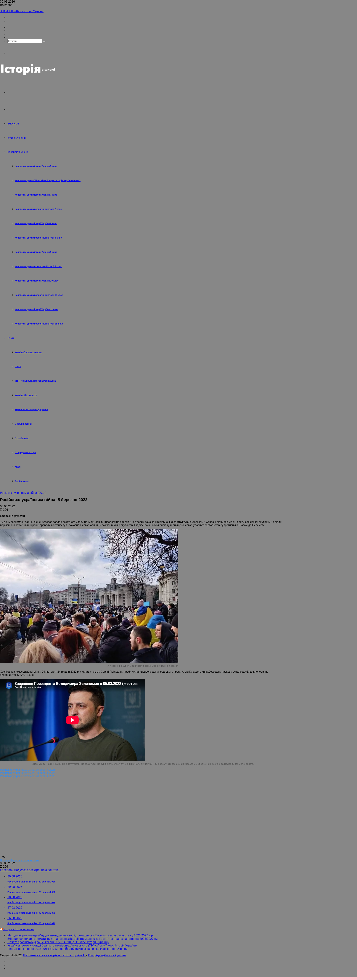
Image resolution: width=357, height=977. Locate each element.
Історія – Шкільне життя (18, 929)
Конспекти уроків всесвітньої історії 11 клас (39, 323)
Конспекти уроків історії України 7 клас (36, 195)
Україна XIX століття (26, 395)
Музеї (18, 467)
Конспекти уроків (17, 151)
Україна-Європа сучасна (28, 352)
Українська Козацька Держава (31, 409)
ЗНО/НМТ (13, 123)
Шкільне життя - (35, 955)
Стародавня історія (25, 452)
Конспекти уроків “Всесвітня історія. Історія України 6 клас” (48, 180)
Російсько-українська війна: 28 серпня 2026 (27, 776)
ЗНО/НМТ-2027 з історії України (22, 11)
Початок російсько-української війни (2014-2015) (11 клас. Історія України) (58, 942)
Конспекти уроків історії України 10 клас (37, 280)
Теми (10, 337)
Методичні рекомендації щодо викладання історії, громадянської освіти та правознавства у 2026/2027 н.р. (80, 935)
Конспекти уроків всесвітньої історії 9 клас (38, 266)
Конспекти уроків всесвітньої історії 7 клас (38, 209)
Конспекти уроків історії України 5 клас (36, 166)
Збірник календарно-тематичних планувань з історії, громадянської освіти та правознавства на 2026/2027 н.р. (83, 938)
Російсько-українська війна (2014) (23, 492)
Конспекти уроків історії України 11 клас (36, 309)
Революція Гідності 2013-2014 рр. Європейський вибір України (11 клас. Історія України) (67, 948)
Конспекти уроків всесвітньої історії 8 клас (38, 237)
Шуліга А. (79, 955)
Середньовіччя (23, 424)
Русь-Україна (22, 438)
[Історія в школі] (28, 75)
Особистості (21, 481)
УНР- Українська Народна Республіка (35, 381)
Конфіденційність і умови (107, 955)
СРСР (18, 366)
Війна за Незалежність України (19, 860)
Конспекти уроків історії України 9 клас (36, 252)
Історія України (16, 137)
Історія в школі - (59, 955)
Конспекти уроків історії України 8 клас (36, 223)
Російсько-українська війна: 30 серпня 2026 (27, 769)
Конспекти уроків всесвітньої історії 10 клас (39, 295)
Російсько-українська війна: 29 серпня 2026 (27, 772)
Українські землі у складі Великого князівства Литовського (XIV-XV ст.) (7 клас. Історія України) (72, 945)
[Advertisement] (54, 817)
